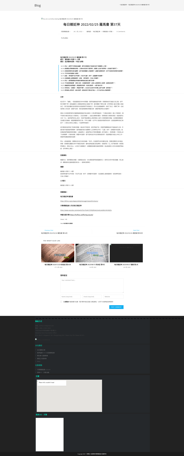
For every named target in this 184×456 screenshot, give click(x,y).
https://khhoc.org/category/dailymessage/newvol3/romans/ (79, 201)
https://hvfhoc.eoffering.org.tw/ (81, 215)
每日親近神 (96, 31)
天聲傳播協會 (65, 31)
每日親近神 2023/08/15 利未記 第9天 (92, 265)
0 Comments (121, 31)
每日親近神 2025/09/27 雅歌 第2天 (126, 265)
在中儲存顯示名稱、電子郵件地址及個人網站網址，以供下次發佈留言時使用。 (88, 302)
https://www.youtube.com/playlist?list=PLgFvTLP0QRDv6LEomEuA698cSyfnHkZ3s (86, 210)
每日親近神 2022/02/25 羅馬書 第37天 (139, 5)
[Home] (118, 5)
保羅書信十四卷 (107, 31)
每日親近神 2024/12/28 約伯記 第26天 (58, 265)
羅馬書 (89, 31)
